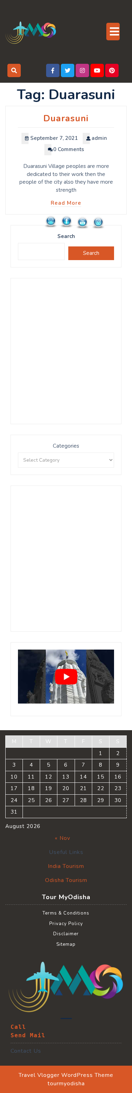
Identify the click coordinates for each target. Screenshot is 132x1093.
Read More (66, 202)
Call (18, 1027)
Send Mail (28, 1035)
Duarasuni (66, 118)
